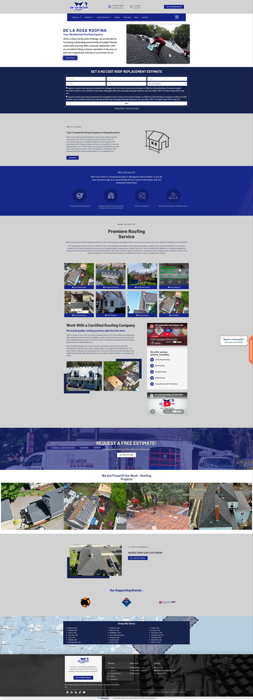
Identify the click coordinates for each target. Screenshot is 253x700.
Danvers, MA (73, 635)
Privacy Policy (119, 108)
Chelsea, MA (72, 630)
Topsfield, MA (156, 637)
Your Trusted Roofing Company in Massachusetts (92, 132)
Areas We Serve (103, 17)
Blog (136, 17)
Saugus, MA (155, 630)
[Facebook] (67, 692)
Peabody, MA (114, 637)
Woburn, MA (156, 642)
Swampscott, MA (157, 635)
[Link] (80, 692)
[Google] (72, 692)
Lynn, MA (71, 637)
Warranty (127, 17)
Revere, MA (114, 642)
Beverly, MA (72, 628)
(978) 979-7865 (118, 6)
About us (75, 17)
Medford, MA (115, 628)
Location (137, 6)
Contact (145, 17)
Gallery (117, 17)
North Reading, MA (117, 635)
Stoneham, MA (156, 633)
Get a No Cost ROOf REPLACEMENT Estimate (126, 71)
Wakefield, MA (156, 640)
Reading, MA (114, 640)
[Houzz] (76, 692)
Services (88, 17)
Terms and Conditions (149, 692)
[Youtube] (84, 692)
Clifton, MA (72, 633)
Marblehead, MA (74, 642)
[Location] (131, 6)
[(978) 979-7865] (109, 6)
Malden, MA (72, 640)
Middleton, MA (115, 633)
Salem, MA (155, 628)
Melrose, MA (114, 630)
